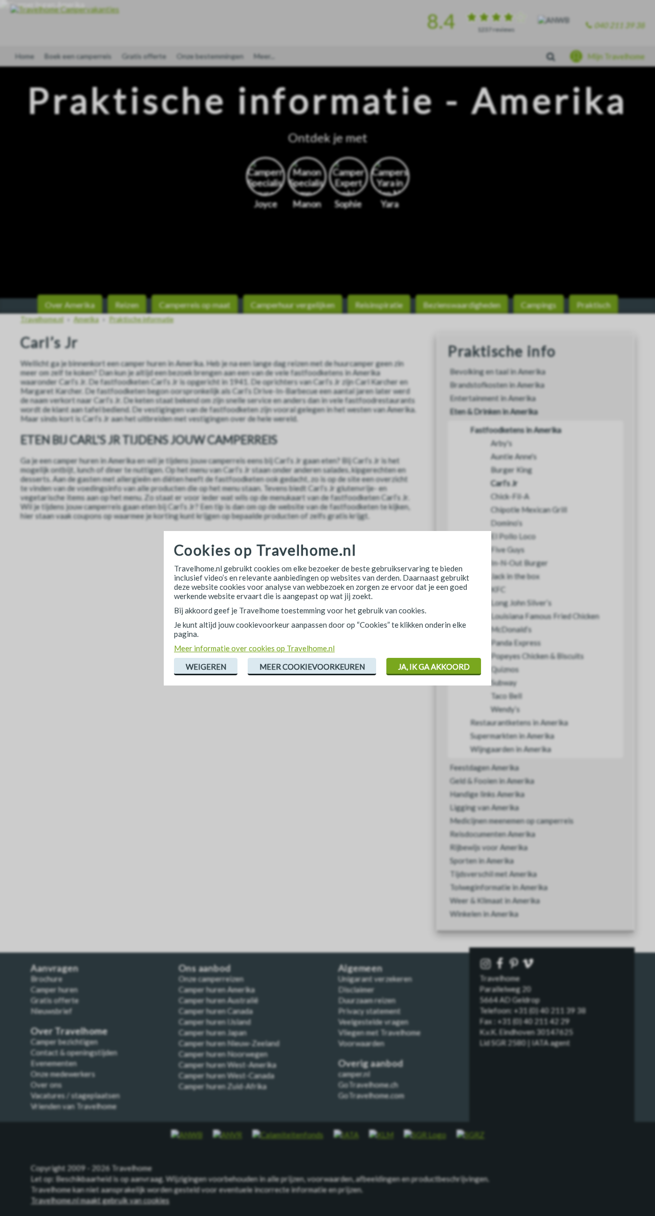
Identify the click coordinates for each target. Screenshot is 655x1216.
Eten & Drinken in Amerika (494, 411)
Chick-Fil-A (510, 496)
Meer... (264, 56)
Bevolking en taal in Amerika (497, 371)
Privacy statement (369, 1010)
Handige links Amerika (487, 794)
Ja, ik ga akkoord (434, 666)
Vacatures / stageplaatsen (75, 1095)
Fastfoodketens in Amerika (515, 429)
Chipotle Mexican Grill (529, 509)
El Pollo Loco (513, 536)
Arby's (501, 443)
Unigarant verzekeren (375, 978)
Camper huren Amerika (217, 989)
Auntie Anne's (514, 456)
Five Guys (508, 549)
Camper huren (54, 989)
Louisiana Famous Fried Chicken (545, 616)
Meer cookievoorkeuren (312, 666)
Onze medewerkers (63, 1073)
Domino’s (506, 522)
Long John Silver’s (521, 602)
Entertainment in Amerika (493, 398)
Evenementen (54, 1063)
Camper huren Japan (213, 1032)
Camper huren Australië (218, 1000)
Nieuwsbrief (51, 1010)
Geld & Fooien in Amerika (492, 780)
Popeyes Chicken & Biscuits (537, 655)
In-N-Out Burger (519, 562)
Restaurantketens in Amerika (519, 722)
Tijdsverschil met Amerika (493, 873)
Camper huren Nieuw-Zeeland (229, 1043)
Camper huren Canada (216, 1010)
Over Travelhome (69, 1031)
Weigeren (206, 666)
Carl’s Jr (504, 483)
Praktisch (593, 304)
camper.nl (354, 1073)
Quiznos (505, 669)
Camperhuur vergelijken (293, 304)
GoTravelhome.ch (368, 1084)
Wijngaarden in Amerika (510, 749)
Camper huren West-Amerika (227, 1064)
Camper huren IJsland (215, 1021)
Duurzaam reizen (367, 1000)
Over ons (46, 1084)
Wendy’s (505, 709)
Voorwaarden (361, 1043)
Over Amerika (70, 304)
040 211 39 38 (619, 25)
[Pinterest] (515, 964)
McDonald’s (511, 629)
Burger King (511, 469)
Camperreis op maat (194, 304)
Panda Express (516, 642)
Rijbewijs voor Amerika (489, 847)
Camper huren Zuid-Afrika (223, 1086)
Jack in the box (515, 576)
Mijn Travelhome (616, 56)
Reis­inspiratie (379, 304)
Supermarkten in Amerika (512, 735)
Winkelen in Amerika (484, 913)
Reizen (127, 304)
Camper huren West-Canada (226, 1075)
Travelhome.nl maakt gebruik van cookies (100, 1200)
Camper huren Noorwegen (223, 1053)
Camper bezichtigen (64, 1041)
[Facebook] (501, 964)
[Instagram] (486, 964)
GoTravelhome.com (371, 1095)
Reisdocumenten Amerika (492, 833)
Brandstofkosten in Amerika (497, 384)
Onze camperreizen (211, 978)
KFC (498, 589)
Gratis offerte (144, 56)
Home (24, 56)
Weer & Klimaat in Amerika (495, 900)
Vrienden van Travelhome (74, 1106)
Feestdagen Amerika (484, 767)
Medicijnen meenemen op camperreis (512, 820)
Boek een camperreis (78, 56)
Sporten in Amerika (482, 860)
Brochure (46, 978)
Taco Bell (506, 695)
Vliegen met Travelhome (379, 1032)
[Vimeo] (529, 964)
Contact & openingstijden (74, 1052)
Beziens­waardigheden (461, 304)
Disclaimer (356, 989)
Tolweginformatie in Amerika (499, 887)
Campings (538, 304)
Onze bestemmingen (210, 56)
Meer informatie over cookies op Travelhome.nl (254, 648)
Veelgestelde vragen (373, 1021)
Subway (504, 682)
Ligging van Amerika (484, 807)
